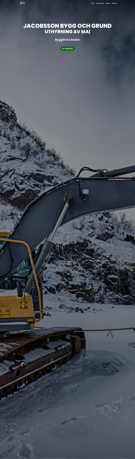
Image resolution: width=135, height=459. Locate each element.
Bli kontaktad (67, 48)
